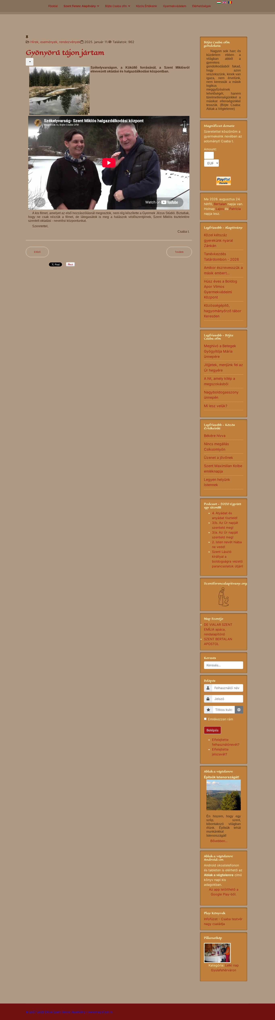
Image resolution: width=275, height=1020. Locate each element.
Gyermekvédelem (174, 6)
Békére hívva (214, 436)
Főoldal (53, 6)
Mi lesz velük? (215, 406)
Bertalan (220, 204)
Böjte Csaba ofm (116, 6)
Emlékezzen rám (220, 719)
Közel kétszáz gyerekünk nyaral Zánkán (218, 240)
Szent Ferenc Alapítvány (80, 6)
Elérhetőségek (201, 6)
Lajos (220, 209)
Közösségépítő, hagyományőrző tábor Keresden (222, 310)
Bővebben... (218, 841)
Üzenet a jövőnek (218, 457)
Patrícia (235, 209)
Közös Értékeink (146, 6)
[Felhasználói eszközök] (29, 62)
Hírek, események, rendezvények (55, 42)
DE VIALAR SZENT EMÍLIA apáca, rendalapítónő (218, 629)
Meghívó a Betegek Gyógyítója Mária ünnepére (220, 351)
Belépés (212, 730)
